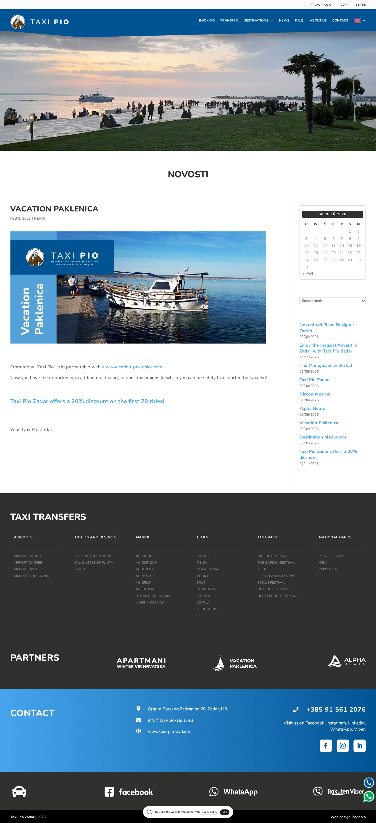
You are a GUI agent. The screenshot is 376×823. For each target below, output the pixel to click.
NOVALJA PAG (208, 569)
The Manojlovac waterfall (326, 365)
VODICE (203, 576)
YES (225, 812)
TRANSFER (229, 20)
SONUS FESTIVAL (271, 582)
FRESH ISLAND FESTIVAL (277, 576)
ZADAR (203, 556)
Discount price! (315, 394)
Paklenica (328, 569)
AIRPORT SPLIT (26, 569)
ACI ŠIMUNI (144, 556)
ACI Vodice (145, 576)
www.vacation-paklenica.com (132, 367)
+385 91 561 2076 (336, 709)
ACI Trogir (145, 589)
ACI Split (143, 582)
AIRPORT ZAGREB (28, 562)
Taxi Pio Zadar (314, 380)
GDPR (344, 5)
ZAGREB (203, 596)
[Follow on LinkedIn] (359, 746)
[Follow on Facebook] (326, 746)
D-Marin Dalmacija (153, 596)
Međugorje (207, 609)
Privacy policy (321, 5)
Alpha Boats (312, 408)
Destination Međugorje (323, 437)
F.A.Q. (299, 20)
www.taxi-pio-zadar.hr (163, 731)
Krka (323, 562)
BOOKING (207, 20)
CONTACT (340, 20)
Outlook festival (274, 589)
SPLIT (201, 582)
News (39, 218)
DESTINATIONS (256, 20)
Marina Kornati (150, 602)
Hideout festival (273, 556)
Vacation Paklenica (319, 423)
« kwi (307, 273)
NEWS (284, 20)
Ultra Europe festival (278, 596)
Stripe (361, 5)
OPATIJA (203, 602)
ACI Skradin (146, 562)
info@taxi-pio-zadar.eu (164, 720)
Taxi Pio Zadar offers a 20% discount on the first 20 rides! (87, 401)
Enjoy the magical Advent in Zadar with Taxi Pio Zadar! (328, 348)
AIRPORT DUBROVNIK (31, 576)
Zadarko (359, 817)
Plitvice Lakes (331, 556)
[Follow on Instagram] (343, 746)
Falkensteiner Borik (93, 556)
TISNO (202, 562)
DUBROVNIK (207, 589)
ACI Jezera (145, 569)
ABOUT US (318, 20)
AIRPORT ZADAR (27, 556)
